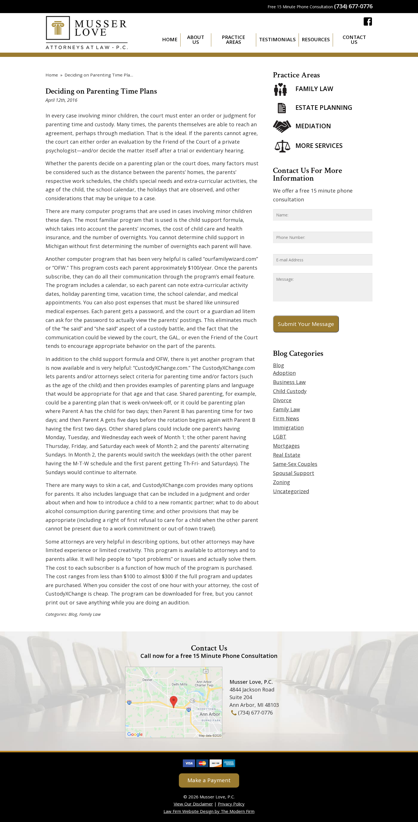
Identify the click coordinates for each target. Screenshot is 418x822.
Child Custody (290, 391)
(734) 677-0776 (353, 6)
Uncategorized (291, 491)
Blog (73, 614)
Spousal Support (293, 473)
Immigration (288, 427)
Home (169, 39)
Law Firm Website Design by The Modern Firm (209, 811)
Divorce (282, 400)
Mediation (313, 125)
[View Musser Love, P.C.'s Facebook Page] (368, 22)
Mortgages (286, 445)
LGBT (279, 436)
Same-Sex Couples (295, 463)
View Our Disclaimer (193, 804)
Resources (316, 39)
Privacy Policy (231, 804)
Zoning (281, 482)
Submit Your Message (306, 324)
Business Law (289, 382)
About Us (195, 39)
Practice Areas (233, 39)
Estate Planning (323, 107)
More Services (319, 145)
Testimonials (277, 39)
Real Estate (286, 454)
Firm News (286, 418)
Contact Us (354, 39)
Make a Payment (209, 780)
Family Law (90, 614)
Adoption (284, 372)
